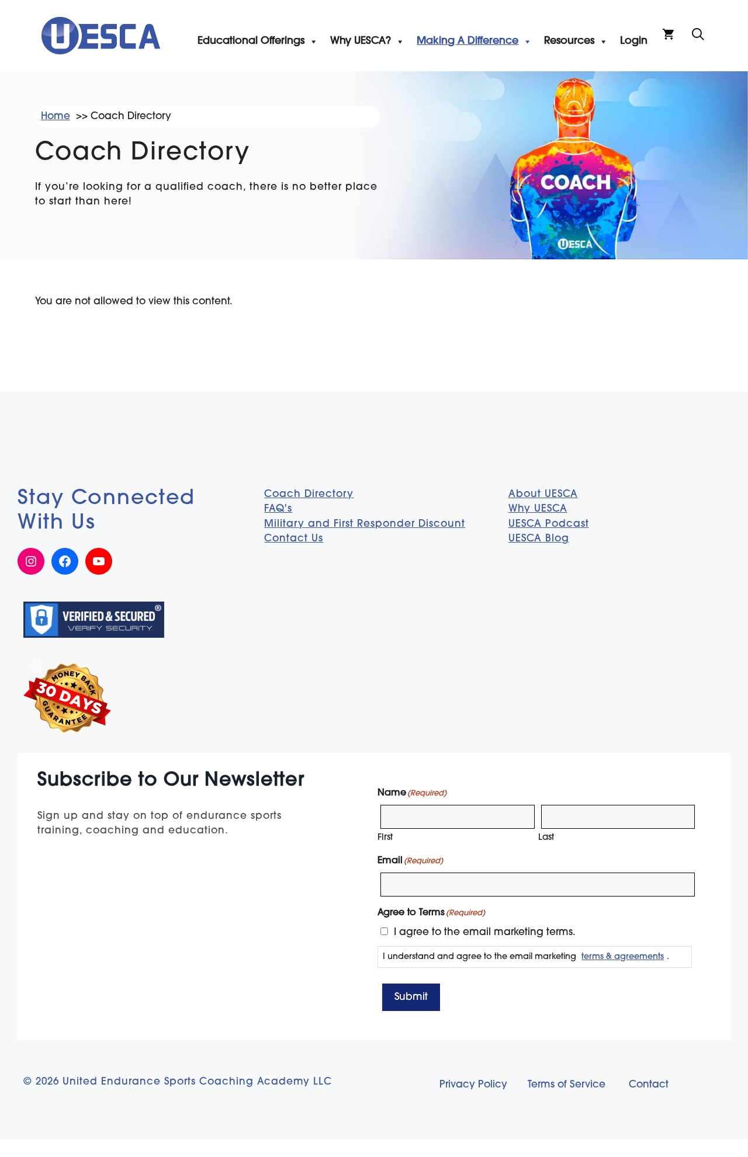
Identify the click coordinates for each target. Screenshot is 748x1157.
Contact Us (293, 539)
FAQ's (278, 509)
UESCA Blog (538, 539)
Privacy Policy (473, 1085)
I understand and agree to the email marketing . (526, 957)
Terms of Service (566, 1085)
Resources (569, 41)
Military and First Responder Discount (364, 524)
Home (55, 116)
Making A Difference (467, 41)
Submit (411, 997)
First (385, 837)
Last (546, 837)
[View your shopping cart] (668, 35)
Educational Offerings (251, 41)
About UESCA (543, 494)
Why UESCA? (360, 41)
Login (633, 41)
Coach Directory (309, 494)
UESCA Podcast (548, 524)
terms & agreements (622, 957)
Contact (649, 1085)
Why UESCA (537, 509)
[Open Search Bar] (698, 35)
